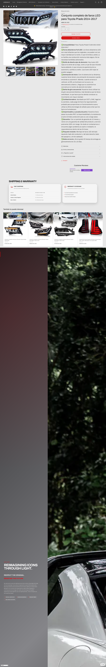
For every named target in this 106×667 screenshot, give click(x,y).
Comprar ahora (76, 37)
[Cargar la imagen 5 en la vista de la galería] (50, 71)
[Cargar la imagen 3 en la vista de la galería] (30, 71)
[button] (32, 2)
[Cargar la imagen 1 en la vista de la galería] (10, 71)
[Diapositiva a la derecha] (57, 71)
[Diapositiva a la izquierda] (4, 71)
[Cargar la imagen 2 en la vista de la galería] (20, 71)
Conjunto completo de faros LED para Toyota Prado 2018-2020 (15, 240)
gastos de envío (66, 24)
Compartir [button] (65, 160)
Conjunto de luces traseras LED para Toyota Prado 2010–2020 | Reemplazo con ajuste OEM (90, 240)
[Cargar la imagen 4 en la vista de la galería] (40, 71)
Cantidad (63, 26)
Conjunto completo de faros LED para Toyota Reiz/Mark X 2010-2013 (63, 240)
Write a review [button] (87, 170)
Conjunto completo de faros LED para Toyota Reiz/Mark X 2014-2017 (39, 240)
